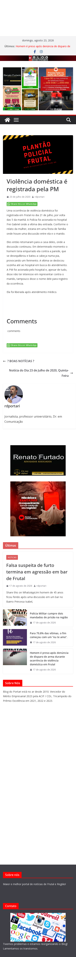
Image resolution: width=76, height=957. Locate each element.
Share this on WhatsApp (24, 204)
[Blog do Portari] (7, 119)
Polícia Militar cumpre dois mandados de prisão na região (49, 615)
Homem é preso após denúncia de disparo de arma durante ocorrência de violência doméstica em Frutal (49, 658)
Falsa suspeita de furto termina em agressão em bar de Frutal (37, 571)
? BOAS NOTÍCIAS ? (20, 361)
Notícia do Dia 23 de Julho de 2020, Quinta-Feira (39, 373)
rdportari (39, 196)
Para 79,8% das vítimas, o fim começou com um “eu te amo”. (48, 635)
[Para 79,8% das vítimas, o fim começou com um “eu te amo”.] (15, 638)
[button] (12, 76)
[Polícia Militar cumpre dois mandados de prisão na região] (15, 618)
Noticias (12, 557)
